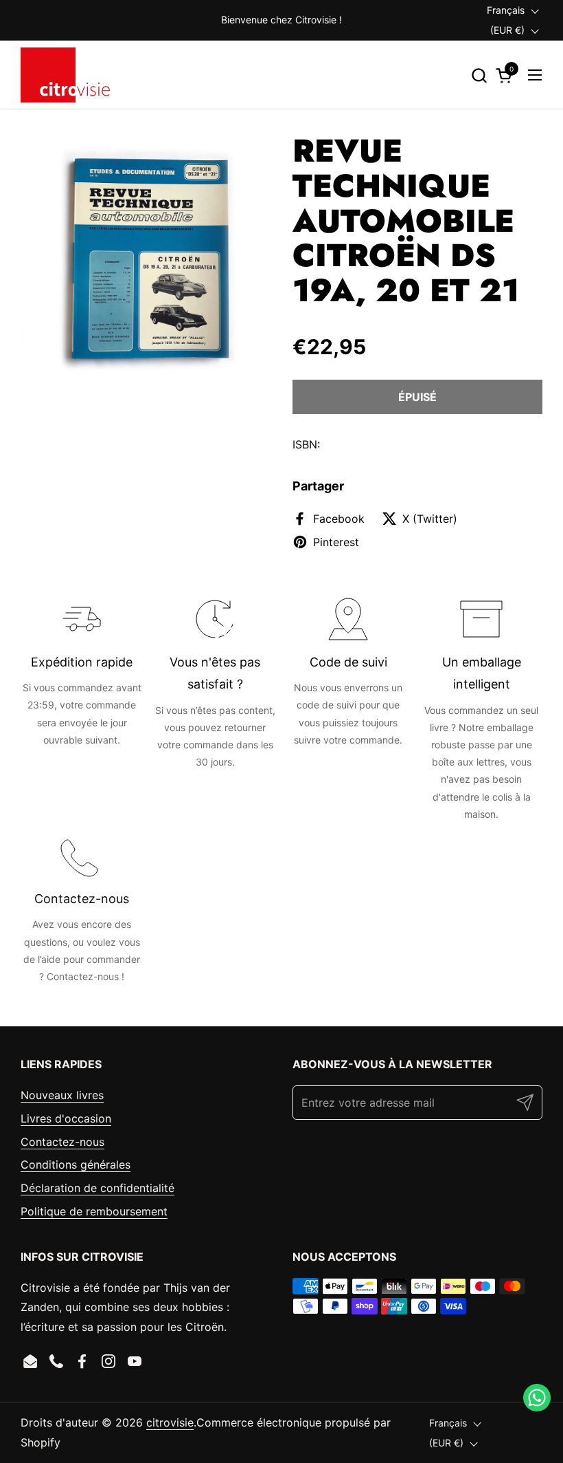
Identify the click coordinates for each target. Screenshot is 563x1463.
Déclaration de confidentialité (97, 1188)
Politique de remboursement (94, 1211)
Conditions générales (75, 1164)
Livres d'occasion (66, 1118)
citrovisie (170, 1422)
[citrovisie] (65, 74)
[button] (478, 75)
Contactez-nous (62, 1142)
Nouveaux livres (62, 1095)
